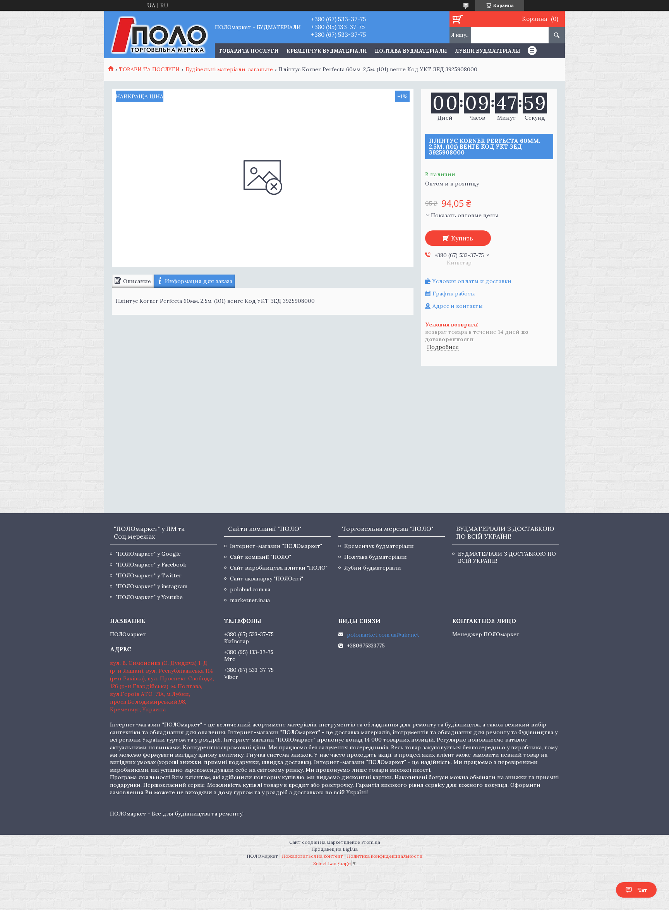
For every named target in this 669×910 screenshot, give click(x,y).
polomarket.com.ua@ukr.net (383, 634)
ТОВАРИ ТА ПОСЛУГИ (248, 51)
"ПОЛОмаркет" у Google (148, 553)
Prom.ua (370, 842)
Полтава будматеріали (411, 51)
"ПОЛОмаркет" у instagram (151, 586)
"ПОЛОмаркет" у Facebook (151, 564)
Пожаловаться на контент (312, 856)
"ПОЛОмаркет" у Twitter (149, 575)
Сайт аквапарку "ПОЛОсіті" (266, 578)
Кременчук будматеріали (326, 51)
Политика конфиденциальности (384, 856)
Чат (642, 889)
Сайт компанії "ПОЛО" (260, 556)
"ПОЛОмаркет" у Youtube (149, 597)
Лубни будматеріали (487, 51)
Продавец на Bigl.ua (334, 849)
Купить (462, 238)
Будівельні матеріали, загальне (229, 69)
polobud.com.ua (250, 589)
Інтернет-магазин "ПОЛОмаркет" (276, 546)
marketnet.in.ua (250, 600)
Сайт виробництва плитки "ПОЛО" (279, 567)
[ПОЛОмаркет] (159, 34)
